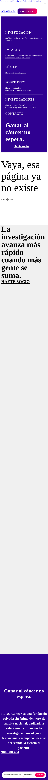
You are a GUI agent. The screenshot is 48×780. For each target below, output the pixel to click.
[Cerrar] (45, 3)
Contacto (14, 113)
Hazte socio (27, 11)
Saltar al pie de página (32, 1)
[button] (24, 34)
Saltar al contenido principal (11, 1)
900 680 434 (8, 11)
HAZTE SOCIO (15, 281)
